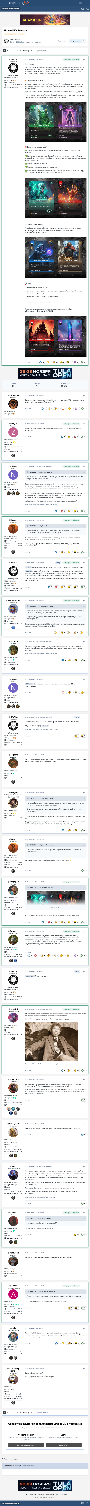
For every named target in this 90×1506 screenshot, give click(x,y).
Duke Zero (14, 1079)
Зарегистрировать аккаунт (26, 1445)
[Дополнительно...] (84, 59)
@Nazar (28, 567)
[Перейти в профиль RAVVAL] (6, 41)
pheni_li (14, 1009)
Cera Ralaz (14, 395)
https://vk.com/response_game (72, 567)
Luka (14, 1328)
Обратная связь (61, 1494)
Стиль (25, 1494)
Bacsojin (14, 520)
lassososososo (14, 600)
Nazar (14, 466)
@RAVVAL (29, 684)
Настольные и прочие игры (31, 42)
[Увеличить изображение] (55, 1014)
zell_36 (14, 424)
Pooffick (14, 641)
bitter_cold (14, 1124)
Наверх (27, 362)
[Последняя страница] (31, 50)
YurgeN (14, 792)
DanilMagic (14, 1253)
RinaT (14, 1166)
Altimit (14, 1286)
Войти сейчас (63, 1445)
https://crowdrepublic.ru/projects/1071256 (39, 311)
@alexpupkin (30, 976)
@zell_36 (29, 571)
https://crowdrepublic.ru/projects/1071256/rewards (61, 722)
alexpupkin (14, 882)
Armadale (14, 931)
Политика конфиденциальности (42, 1494)
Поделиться (61, 41)
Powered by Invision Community (45, 1497)
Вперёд (26, 51)
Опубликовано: (34, 59)
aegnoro (14, 755)
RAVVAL (18, 40)
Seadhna (14, 1212)
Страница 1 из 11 (41, 51)
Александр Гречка (14, 1369)
